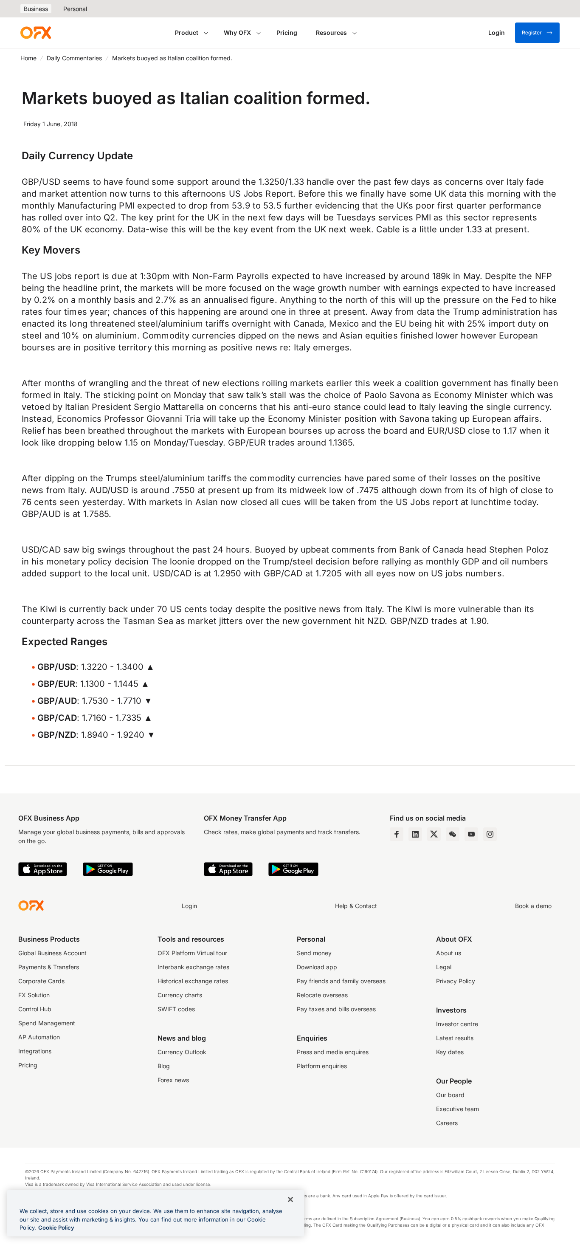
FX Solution (34, 995)
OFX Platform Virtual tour (192, 953)
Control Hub (34, 1009)
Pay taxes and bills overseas (336, 1009)
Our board (450, 1094)
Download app (317, 967)
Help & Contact (356, 905)
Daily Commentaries (74, 58)
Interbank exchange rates (193, 967)
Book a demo (533, 905)
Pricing (286, 32)
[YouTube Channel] (471, 834)
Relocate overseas (322, 995)
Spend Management (46, 1023)
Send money (314, 953)
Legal (443, 967)
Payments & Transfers (48, 967)
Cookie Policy (56, 1227)
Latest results (454, 1037)
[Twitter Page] (434, 834)
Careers (447, 1122)
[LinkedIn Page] (415, 834)
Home (28, 58)
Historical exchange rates (193, 981)
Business (36, 8)
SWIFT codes (176, 1009)
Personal (75, 8)
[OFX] (35, 32)
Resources (331, 32)
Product (186, 32)
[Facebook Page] (396, 834)
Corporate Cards (41, 981)
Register (532, 32)
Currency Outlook (182, 1051)
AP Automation (39, 1037)
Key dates (450, 1051)
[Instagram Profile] (490, 834)
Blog (164, 1065)
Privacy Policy (455, 981)
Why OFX (237, 32)
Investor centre (457, 1023)
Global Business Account (52, 953)
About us (448, 953)
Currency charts (180, 995)
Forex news (173, 1080)
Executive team (457, 1108)
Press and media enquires (333, 1051)
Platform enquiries (322, 1065)
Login (189, 905)
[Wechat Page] (452, 834)
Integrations (34, 1051)
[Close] (290, 1199)
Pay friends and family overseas (341, 981)
